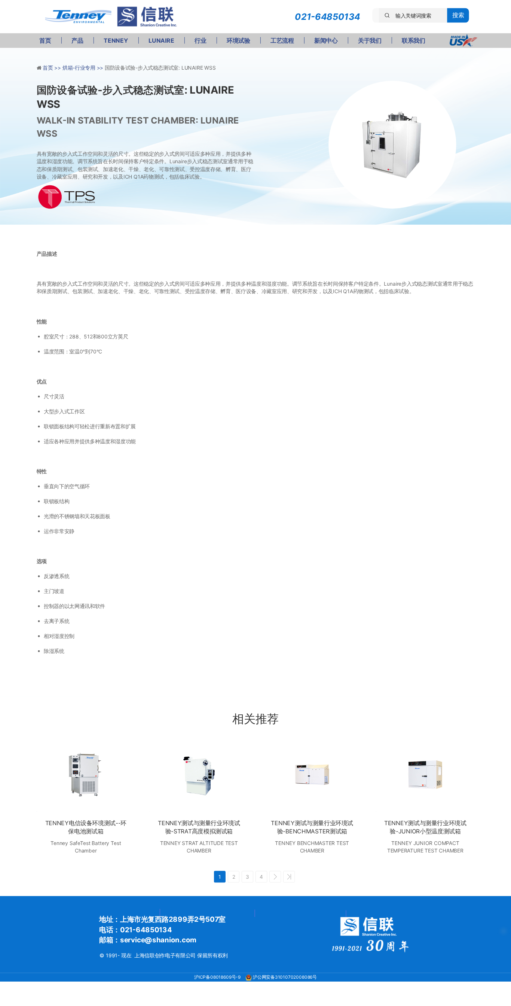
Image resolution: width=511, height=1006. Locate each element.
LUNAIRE (161, 41)
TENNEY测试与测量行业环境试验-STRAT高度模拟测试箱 (199, 827)
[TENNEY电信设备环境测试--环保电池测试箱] (86, 775)
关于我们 (369, 41)
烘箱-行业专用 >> (83, 68)
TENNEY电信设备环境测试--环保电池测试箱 (86, 827)
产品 (77, 41)
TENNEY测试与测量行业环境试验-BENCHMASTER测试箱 (312, 827)
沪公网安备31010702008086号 (285, 977)
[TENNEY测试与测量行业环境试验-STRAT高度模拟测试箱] (199, 775)
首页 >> (52, 68)
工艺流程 (282, 41)
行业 (200, 41)
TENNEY (116, 41)
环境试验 (238, 41)
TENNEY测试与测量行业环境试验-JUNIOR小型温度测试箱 (425, 827)
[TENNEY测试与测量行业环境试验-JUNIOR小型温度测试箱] (425, 775)
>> (289, 876)
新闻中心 (325, 41)
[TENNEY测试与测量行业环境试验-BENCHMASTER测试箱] (312, 775)
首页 (45, 41)
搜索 (458, 15)
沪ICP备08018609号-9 (218, 977)
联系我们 (413, 41)
